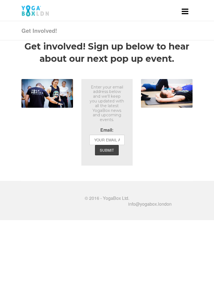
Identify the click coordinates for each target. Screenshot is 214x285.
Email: (106, 130)
